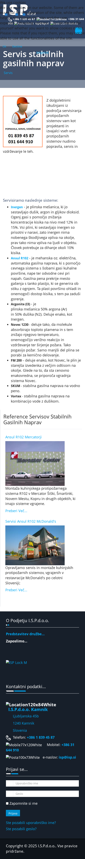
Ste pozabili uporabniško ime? (31, 822)
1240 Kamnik (20, 723)
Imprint (42, 52)
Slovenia (16, 730)
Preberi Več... (16, 510)
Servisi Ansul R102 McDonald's (30, 521)
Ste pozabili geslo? (21, 828)
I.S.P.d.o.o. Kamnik (28, 709)
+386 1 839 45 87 (41, 737)
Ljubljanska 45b (26, 716)
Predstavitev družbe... (25, 633)
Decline (17, 46)
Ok (4, 46)
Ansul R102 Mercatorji (23, 437)
